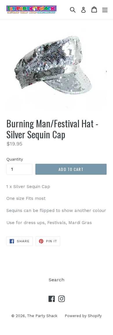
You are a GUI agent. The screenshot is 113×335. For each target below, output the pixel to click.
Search (56, 279)
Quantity (14, 159)
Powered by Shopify (83, 316)
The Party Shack (42, 316)
